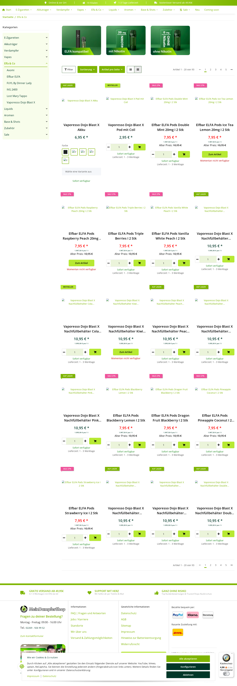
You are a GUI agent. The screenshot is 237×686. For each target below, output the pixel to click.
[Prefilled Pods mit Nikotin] (126, 40)
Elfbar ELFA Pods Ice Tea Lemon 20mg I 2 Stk (214, 127)
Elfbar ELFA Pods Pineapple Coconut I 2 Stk (215, 418)
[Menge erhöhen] (130, 147)
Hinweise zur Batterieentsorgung (141, 638)
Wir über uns (79, 632)
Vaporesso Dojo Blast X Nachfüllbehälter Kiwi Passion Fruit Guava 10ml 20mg (126, 329)
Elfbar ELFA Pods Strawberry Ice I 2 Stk (81, 510)
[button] (130, 69)
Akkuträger (11, 44)
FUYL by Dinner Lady (19, 83)
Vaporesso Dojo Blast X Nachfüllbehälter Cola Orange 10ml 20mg (81, 329)
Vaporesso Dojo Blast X (21, 102)
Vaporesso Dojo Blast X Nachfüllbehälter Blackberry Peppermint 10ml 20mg (215, 236)
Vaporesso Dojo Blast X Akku (81, 127)
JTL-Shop (219, 681)
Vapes (8, 57)
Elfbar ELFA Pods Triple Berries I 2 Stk (126, 236)
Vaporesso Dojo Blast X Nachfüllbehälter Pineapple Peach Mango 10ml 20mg (214, 329)
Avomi (10, 70)
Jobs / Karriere (79, 619)
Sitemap (126, 625)
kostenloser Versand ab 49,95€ (175, 2)
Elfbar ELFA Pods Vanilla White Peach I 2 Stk (170, 236)
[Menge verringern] (108, 147)
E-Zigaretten (11, 37)
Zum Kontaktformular (32, 636)
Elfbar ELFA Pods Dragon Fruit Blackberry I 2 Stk (170, 417)
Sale (6, 134)
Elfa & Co (9, 63)
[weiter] (231, 69)
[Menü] (232, 654)
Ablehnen (188, 674)
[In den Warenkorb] (139, 147)
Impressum (33, 676)
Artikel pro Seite (111, 69)
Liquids (8, 109)
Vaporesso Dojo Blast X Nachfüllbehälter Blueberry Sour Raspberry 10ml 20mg (170, 511)
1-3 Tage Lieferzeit (128, 2)
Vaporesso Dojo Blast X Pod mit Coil (126, 127)
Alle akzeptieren (188, 658)
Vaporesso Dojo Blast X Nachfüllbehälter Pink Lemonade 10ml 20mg (81, 418)
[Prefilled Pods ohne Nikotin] (170, 40)
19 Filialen (92, 2)
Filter (70, 69)
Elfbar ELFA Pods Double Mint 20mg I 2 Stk (170, 127)
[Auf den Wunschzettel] (140, 86)
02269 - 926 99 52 (35, 627)
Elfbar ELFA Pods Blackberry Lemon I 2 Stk (126, 417)
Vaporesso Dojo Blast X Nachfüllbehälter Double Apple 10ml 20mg (214, 511)
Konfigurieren (188, 666)
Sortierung (86, 69)
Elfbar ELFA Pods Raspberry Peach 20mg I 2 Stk (81, 236)
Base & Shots (12, 121)
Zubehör (9, 128)
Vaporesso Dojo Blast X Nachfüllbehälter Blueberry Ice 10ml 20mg (126, 511)
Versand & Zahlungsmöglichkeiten (91, 638)
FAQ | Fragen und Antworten (88, 613)
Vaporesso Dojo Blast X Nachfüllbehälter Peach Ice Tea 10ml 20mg (170, 329)
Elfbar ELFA (13, 76)
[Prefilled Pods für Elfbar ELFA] (81, 41)
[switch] (226, 674)
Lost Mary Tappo (17, 96)
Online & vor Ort (57, 2)
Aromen (9, 115)
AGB (123, 619)
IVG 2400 (12, 89)
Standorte (77, 625)
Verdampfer (11, 50)
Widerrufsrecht (130, 644)
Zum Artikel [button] (214, 154)
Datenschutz (49, 676)
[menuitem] (6, 10)
